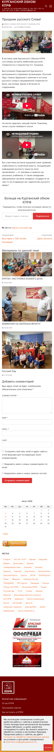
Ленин (6, 579)
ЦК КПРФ (7, 599)
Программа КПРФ (29, 587)
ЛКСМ (32, 575)
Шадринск (19, 599)
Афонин (32, 559)
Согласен (48, 747)
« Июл (5, 534)
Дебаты (6, 563)
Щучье (6, 603)
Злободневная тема (11, 567)
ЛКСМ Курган (44, 575)
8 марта (6, 559)
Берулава (43, 559)
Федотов (7, 595)
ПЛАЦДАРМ (8, 583)
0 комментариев (23, 27)
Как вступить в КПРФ (12, 712)
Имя (5, 418)
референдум (8, 611)
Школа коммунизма (35, 599)
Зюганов (38, 567)
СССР (20, 591)
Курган (15, 227)
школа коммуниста (26, 611)
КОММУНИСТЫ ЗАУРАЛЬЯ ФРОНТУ (21, 323)
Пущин (43, 587)
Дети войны (18, 563)
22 (41, 520)
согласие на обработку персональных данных (26, 737)
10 (5, 517)
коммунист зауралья (12, 607)
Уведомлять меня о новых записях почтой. (25, 473)
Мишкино (16, 579)
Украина (39, 591)
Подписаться (42, 216)
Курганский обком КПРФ (19, 3)
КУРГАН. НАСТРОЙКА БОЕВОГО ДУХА (22, 278)
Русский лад (26, 227)
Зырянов (28, 567)
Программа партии (11, 708)
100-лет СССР (20, 559)
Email (5, 429)
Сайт (4, 440)
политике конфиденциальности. (21, 742)
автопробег (17, 603)
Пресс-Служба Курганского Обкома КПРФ (22, 24)
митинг (43, 607)
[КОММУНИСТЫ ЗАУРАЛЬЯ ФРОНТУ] (27, 303)
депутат (29, 603)
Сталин (29, 591)
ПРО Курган (22, 583)
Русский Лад (9, 371)
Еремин (30, 563)
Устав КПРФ (8, 703)
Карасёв (17, 571)
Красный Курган (10, 575)
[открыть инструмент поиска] (46, 6)
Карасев (7, 571)
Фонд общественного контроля (27, 595)
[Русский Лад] (27, 350)
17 (5, 520)
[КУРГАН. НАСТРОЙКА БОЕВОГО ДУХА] (27, 264)
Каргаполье (30, 571)
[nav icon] (50, 6)
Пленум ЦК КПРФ (10, 587)
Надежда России (30, 579)
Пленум (45, 583)
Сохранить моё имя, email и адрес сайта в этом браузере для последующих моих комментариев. (24, 454)
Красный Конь (44, 571)
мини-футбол (30, 607)
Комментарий (10, 396)
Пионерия (35, 583)
